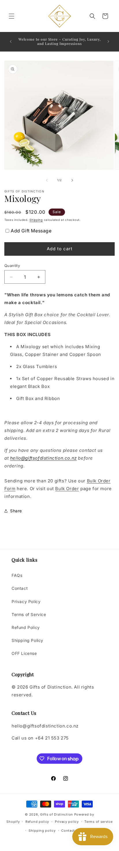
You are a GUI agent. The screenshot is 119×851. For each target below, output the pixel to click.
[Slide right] (72, 180)
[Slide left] (46, 180)
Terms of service (98, 822)
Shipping (36, 219)
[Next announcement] (108, 41)
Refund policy (37, 822)
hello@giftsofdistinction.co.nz (43, 458)
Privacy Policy (26, 601)
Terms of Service (29, 614)
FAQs (17, 575)
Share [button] (16, 510)
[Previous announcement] (10, 41)
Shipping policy (42, 831)
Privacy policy (67, 822)
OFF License (24, 653)
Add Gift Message (31, 231)
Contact (20, 588)
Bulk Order (67, 488)
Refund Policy (26, 627)
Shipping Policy (27, 640)
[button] (11, 16)
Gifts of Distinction (56, 814)
